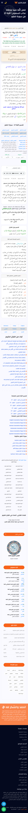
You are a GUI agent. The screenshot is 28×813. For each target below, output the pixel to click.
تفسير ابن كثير (6, 133)
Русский (23, 329)
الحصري (8, 491)
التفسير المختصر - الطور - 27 (17, 405)
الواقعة (16, 690)
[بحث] (6, 534)
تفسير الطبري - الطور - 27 (18, 408)
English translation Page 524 (17, 420)
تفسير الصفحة (22, 149)
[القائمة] (2, 3)
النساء (8, 670)
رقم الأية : (7, 155)
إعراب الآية (6, 136)
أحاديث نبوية (24, 750)
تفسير (22, 332)
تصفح (23, 161)
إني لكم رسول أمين (20, 377)
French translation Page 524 (17, 423)
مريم (14, 677)
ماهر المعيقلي (19, 472)
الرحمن (22, 690)
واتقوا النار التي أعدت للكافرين (17, 346)
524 (14, 39)
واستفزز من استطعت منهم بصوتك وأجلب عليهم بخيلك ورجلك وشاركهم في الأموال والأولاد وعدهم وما (14, 357)
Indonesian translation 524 (17, 428)
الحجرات (21, 687)
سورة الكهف (20, 677)
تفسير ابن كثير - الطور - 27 (18, 400)
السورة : (19, 155)
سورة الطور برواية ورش (19, 443)
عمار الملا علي (8, 500)
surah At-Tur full (20, 451)
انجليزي (14, 332)
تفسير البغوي (23, 133)
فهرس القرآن (13, 141)
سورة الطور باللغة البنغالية (18, 454)
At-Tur (17, 38)
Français (14, 329)
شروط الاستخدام (23, 734)
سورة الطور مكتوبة (13, 28)
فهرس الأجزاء (24, 765)
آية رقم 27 (13, 46)
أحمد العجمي (8, 481)
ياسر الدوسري (8, 510)
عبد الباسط (20, 481)
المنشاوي (19, 491)
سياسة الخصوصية (23, 732)
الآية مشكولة (22, 141)
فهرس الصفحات (23, 770)
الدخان (15, 683)
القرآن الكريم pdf (23, 777)
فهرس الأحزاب (23, 767)
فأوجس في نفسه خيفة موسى (17, 371)
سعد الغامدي (8, 472)
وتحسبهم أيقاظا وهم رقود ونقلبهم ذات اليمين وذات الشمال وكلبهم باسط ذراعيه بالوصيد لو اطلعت (14, 366)
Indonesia (6, 326)
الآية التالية (6, 46)
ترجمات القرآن (24, 752)
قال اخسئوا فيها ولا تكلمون (17, 374)
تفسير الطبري (23, 136)
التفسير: (23, 73)
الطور (15, 35)
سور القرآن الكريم (5, 141)
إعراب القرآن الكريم (22, 785)
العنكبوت (16, 680)
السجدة (9, 680)
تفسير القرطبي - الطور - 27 (18, 411)
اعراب (6, 332)
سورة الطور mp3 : (22, 460)
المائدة (22, 673)
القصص (21, 680)
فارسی (5, 329)
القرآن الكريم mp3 (23, 755)
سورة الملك (20, 693)
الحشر (11, 690)
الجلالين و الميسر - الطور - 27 (17, 402)
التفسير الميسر (14, 130)
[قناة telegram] (4, 804)
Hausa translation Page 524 (17, 431)
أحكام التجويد (24, 782)
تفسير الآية (22, 143)
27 (9, 38)
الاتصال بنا (24, 740)
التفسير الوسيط (14, 133)
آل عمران (14, 670)
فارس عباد (20, 510)
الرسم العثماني (21, 147)
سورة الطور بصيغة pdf (19, 448)
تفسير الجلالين (23, 130)
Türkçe (14, 326)
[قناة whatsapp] (4, 809)
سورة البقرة (20, 670)
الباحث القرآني (23, 747)
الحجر (6, 673)
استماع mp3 (22, 145)
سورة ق (16, 687)
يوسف (16, 673)
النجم (11, 687)
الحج (10, 677)
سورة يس (21, 683)
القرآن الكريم (24, 809)
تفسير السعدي (5, 130)
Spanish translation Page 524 (17, 434)
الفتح (10, 683)
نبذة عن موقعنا (23, 737)
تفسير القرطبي (14, 136)
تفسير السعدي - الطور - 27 (18, 413)
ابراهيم (11, 673)
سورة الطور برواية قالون (18, 445)
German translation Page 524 (17, 425)
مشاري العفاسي (19, 500)
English (22, 326)
